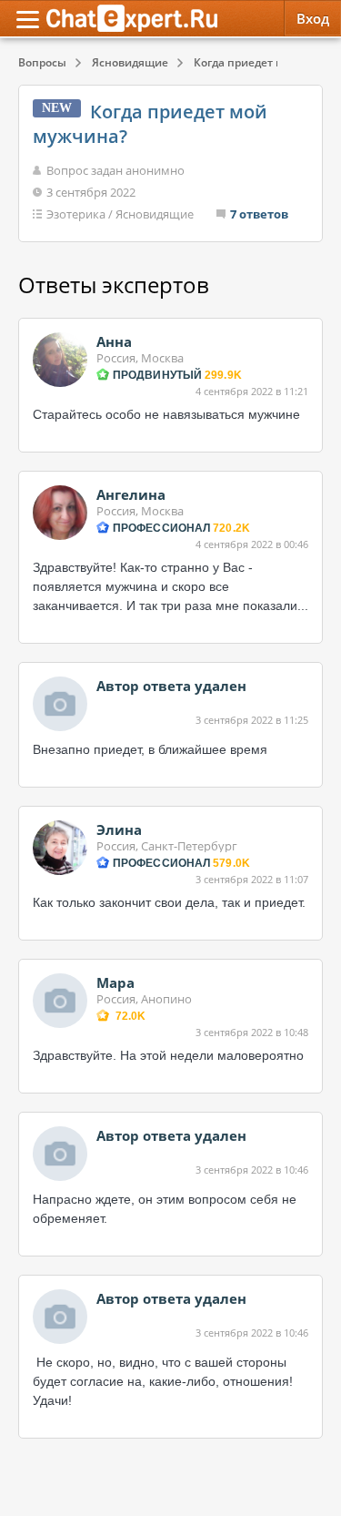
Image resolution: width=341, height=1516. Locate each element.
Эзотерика (75, 214)
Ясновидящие (154, 214)
